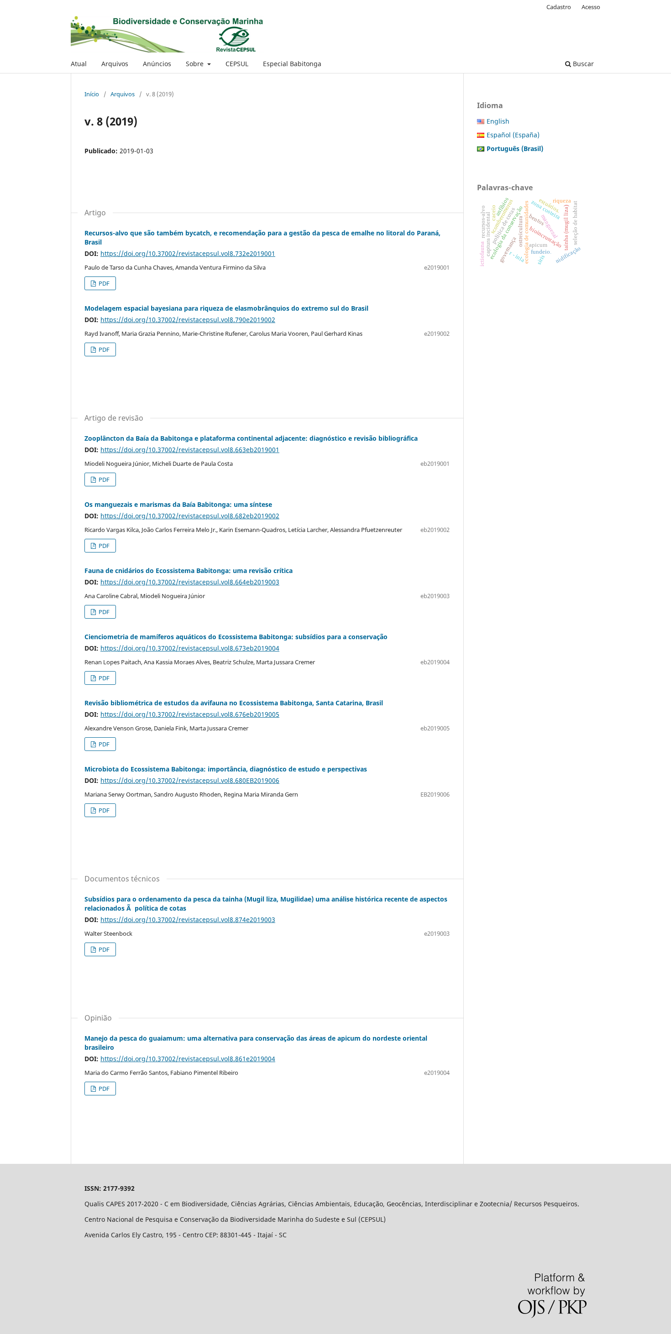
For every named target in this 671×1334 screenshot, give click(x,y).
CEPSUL (236, 63)
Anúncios (157, 63)
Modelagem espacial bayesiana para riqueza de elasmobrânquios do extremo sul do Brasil (226, 308)
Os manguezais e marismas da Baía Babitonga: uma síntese (178, 504)
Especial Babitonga (292, 63)
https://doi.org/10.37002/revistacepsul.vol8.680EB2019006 (189, 780)
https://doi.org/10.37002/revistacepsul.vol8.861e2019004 (187, 1058)
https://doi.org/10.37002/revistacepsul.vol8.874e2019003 (187, 919)
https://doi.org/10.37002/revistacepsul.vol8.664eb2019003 (189, 582)
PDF (103, 283)
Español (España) (513, 134)
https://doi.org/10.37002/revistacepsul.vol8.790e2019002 (187, 319)
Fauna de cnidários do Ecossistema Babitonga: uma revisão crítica (188, 570)
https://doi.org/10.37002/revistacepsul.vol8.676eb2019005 (189, 714)
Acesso (591, 7)
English (498, 121)
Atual (79, 63)
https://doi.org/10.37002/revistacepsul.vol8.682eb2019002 (189, 515)
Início (91, 94)
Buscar (582, 63)
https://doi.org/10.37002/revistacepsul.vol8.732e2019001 (187, 253)
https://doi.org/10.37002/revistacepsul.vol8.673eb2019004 (189, 648)
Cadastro (558, 7)
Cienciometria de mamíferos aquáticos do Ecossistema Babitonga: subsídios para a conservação (236, 636)
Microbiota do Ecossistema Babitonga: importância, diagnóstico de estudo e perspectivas (225, 769)
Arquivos (114, 63)
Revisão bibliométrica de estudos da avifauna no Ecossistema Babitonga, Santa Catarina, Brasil (233, 702)
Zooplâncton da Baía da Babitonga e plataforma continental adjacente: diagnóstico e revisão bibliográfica (251, 438)
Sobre (195, 63)
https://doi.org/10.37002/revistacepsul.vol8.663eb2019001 (189, 449)
